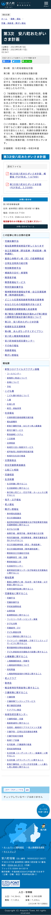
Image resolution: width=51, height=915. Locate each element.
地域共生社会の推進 (16, 456)
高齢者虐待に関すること (18, 723)
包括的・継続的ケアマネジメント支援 (24, 727)
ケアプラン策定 (14, 710)
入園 (9, 400)
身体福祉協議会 (14, 514)
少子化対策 (12, 624)
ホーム (4, 19)
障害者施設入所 (14, 562)
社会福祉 (9, 413)
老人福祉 (9, 504)
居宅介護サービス (15, 430)
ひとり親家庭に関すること (19, 636)
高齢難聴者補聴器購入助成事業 (21, 309)
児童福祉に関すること (16, 593)
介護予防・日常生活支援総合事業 (22, 732)
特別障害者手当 (13, 268)
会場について (13, 382)
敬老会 (8, 683)
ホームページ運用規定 (14, 847)
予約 (9, 387)
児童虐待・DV (14, 628)
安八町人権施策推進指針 (17, 336)
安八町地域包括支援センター (20, 341)
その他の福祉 (12, 346)
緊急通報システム (15, 434)
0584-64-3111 (15, 865)
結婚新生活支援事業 (15, 327)
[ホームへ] (17, 3)
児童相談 (9, 475)
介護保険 (11, 697)
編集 (27, 790)
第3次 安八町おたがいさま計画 (22, 322)
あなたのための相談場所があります (23, 304)
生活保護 (9, 479)
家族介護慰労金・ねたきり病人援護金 (24, 426)
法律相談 (11, 443)
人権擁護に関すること (16, 656)
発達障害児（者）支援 (17, 557)
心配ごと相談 (12, 470)
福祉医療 (9, 577)
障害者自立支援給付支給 (18, 553)
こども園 (9, 391)
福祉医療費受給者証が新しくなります (24, 246)
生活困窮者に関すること (18, 488)
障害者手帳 (10, 277)
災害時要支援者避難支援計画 (20, 417)
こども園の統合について (18, 395)
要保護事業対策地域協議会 (19, 648)
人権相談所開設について (18, 665)
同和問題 (11, 669)
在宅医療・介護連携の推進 (19, 744)
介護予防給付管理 (15, 736)
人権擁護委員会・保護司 (18, 661)
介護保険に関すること (16, 692)
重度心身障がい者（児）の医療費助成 (24, 258)
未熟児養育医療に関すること (20, 589)
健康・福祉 (16, 19)
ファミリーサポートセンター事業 (22, 619)
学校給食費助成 (14, 606)
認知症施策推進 (14, 749)
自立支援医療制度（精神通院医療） (23, 549)
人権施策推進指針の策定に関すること (24, 674)
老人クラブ (10, 678)
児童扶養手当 (12, 241)
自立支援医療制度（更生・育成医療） (24, 545)
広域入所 (11, 404)
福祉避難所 (12, 422)
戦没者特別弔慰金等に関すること (22, 688)
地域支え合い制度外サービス (20, 447)
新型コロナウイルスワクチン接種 (22, 369)
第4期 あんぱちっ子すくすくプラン (24, 331)
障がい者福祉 (12, 355)
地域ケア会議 (13, 740)
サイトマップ (10, 852)
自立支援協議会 (14, 518)
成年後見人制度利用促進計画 (20, 452)
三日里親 (11, 439)
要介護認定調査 (14, 705)
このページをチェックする (13, 790)
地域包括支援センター (16, 714)
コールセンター (14, 374)
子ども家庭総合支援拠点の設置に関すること (27, 652)
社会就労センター (15, 566)
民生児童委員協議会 (15, 465)
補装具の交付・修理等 (16, 273)
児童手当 (11, 598)
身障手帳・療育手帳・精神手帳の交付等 (25, 533)
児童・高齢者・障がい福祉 (13, 23)
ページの (43, 810)
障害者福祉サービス (15, 282)
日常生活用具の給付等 (16, 263)
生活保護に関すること (17, 484)
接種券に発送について (17, 378)
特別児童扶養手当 (14, 287)
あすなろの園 (13, 529)
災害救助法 (10, 460)
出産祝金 (11, 611)
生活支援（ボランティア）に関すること (25, 760)
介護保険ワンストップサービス (21, 701)
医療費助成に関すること (18, 615)
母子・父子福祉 (13, 500)
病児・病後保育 (14, 408)
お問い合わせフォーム (25, 226)
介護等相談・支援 (15, 719)
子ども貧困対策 (14, 632)
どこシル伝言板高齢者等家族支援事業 (24, 300)
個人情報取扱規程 (36, 847)
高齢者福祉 (10, 350)
